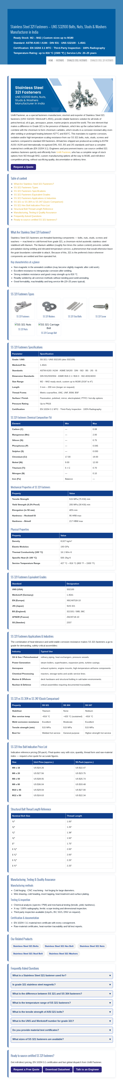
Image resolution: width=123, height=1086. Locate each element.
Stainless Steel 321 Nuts (92, 946)
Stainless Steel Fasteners (77, 60)
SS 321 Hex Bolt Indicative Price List (32, 205)
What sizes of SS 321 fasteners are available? (38, 1039)
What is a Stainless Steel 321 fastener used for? (39, 975)
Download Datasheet (57, 1069)
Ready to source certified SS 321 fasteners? (35, 219)
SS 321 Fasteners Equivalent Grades (32, 194)
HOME (50, 60)
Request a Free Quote (26, 1069)
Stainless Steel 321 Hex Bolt (59, 946)
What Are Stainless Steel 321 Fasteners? (34, 184)
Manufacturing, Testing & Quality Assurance (35, 212)
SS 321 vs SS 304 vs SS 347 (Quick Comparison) (38, 201)
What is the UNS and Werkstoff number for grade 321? (43, 1021)
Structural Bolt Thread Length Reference (33, 209)
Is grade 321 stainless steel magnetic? (34, 984)
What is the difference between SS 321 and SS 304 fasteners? (47, 993)
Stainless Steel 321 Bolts (26, 946)
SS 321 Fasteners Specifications (30, 191)
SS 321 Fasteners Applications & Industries (35, 198)
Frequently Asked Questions (28, 216)
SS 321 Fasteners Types (26, 187)
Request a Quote (23, 167)
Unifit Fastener (63, 152)
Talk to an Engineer (87, 1069)
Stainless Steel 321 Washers (63, 953)
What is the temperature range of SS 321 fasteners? (41, 1003)
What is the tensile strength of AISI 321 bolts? (38, 1012)
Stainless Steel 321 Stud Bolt (28, 953)
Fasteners (60, 60)
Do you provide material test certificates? (35, 1030)
